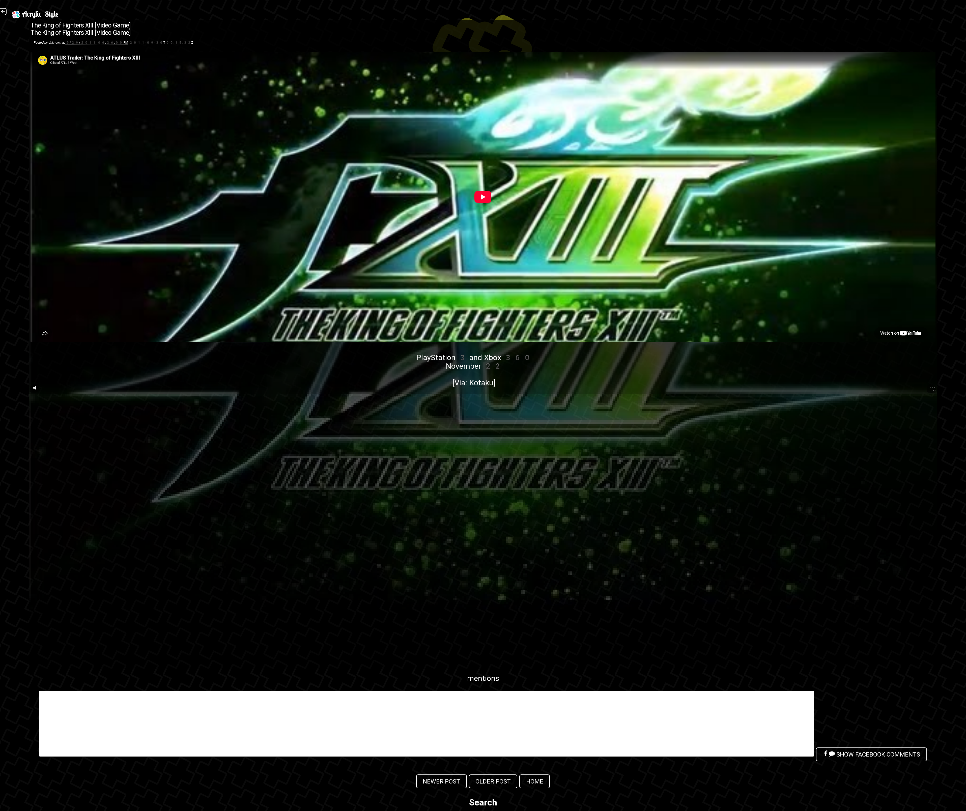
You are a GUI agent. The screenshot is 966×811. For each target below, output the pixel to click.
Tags (933, 391)
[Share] (34, 388)
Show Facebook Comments (877, 754)
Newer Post (441, 781)
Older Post (493, 781)
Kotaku (481, 382)
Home (534, 781)
